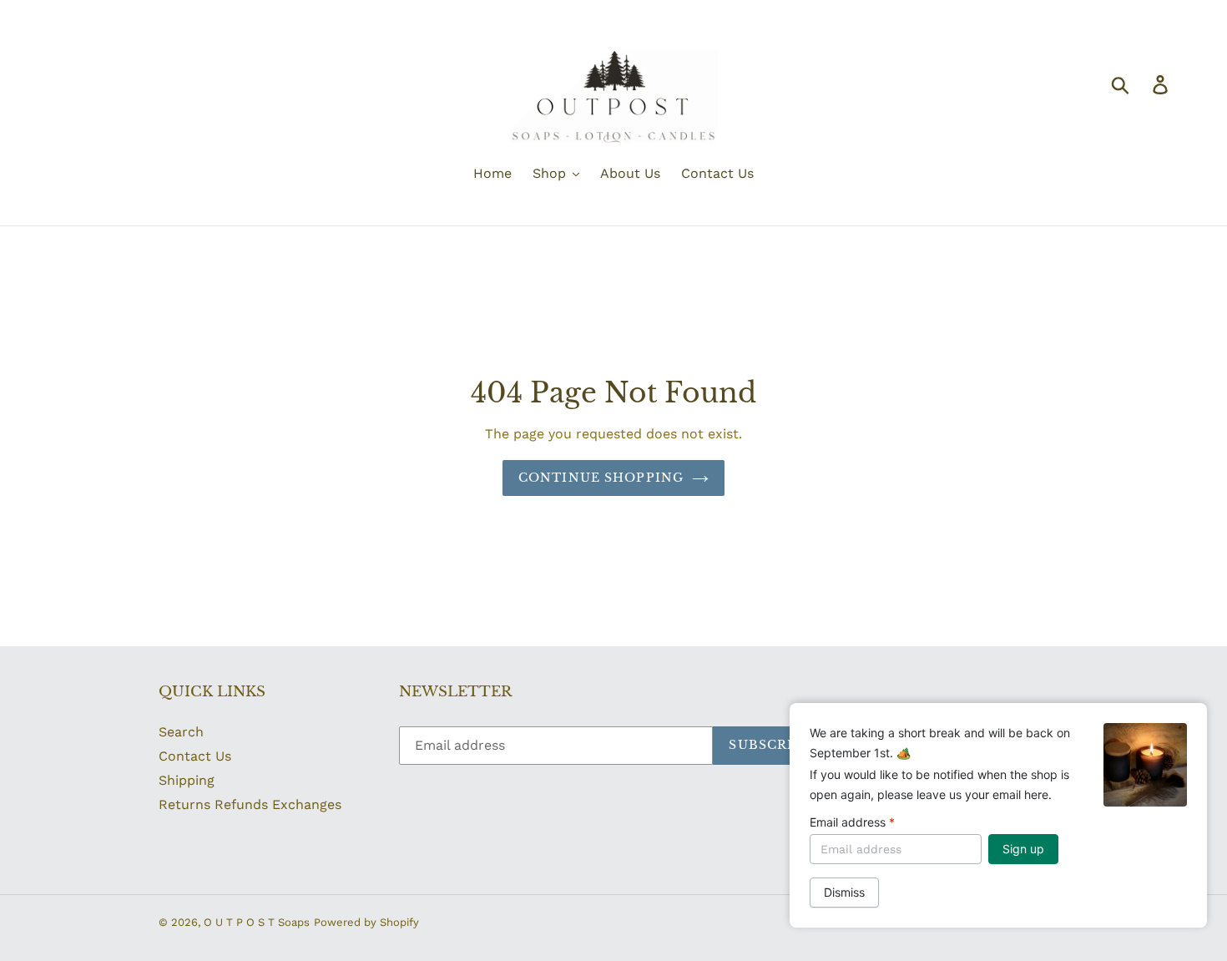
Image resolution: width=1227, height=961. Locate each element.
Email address (852, 822)
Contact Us (195, 756)
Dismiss (844, 892)
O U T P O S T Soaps (257, 922)
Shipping (187, 780)
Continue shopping (601, 477)
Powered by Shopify (366, 922)
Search (181, 732)
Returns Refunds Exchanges (250, 804)
